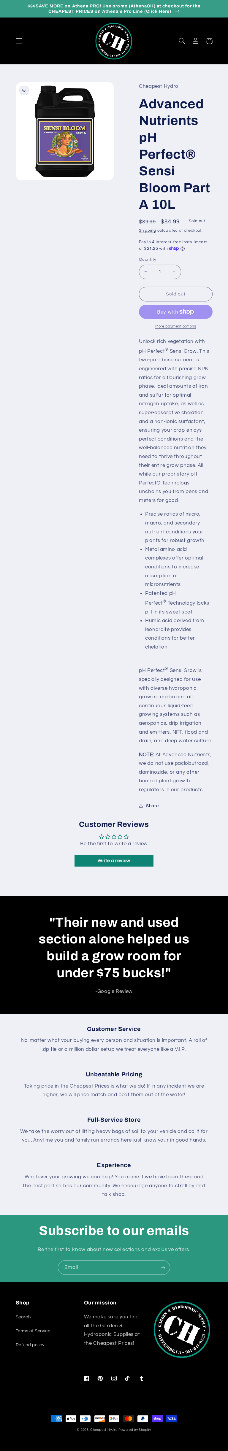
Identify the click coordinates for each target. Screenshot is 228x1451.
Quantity (147, 260)
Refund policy (30, 1345)
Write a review (114, 860)
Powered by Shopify (134, 1429)
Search (23, 1317)
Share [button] (152, 806)
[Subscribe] (163, 1267)
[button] (19, 41)
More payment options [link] (175, 326)
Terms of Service (33, 1331)
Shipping (147, 231)
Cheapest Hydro (103, 1429)
